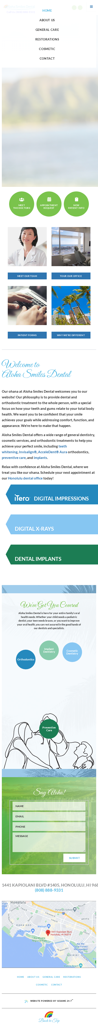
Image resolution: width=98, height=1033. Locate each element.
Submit (74, 858)
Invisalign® (28, 452)
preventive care (14, 458)
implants (40, 458)
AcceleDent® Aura (52, 452)
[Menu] (91, 6)
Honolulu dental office (25, 478)
